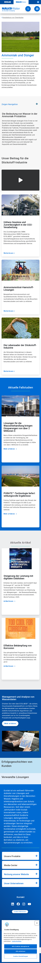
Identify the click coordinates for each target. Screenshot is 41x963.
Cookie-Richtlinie (16, 941)
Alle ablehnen (20, 951)
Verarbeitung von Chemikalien (12, 18)
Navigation (10, 104)
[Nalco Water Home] (10, 9)
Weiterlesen (8, 253)
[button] (28, 8)
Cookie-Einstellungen (20, 956)
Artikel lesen (8, 601)
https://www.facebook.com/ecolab (18, 904)
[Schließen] (37, 923)
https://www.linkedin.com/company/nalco (13, 904)
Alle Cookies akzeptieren (20, 946)
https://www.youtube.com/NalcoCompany (29, 904)
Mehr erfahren (9, 449)
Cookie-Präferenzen (20, 911)
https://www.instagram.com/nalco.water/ (24, 904)
